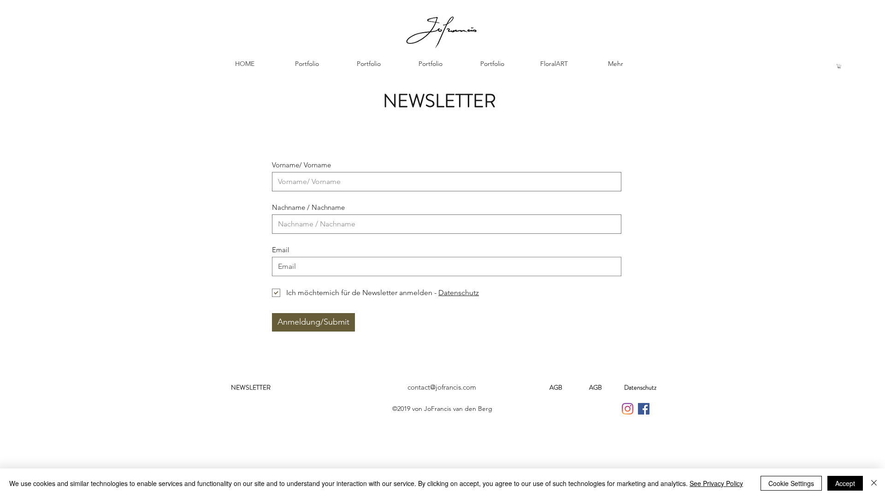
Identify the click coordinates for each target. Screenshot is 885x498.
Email (280, 249)
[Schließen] (873, 483)
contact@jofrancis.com (441, 387)
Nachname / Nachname (308, 207)
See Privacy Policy (716, 483)
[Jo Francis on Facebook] (643, 409)
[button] (839, 66)
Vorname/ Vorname (301, 164)
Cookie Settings (791, 483)
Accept (845, 483)
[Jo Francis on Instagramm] (627, 409)
